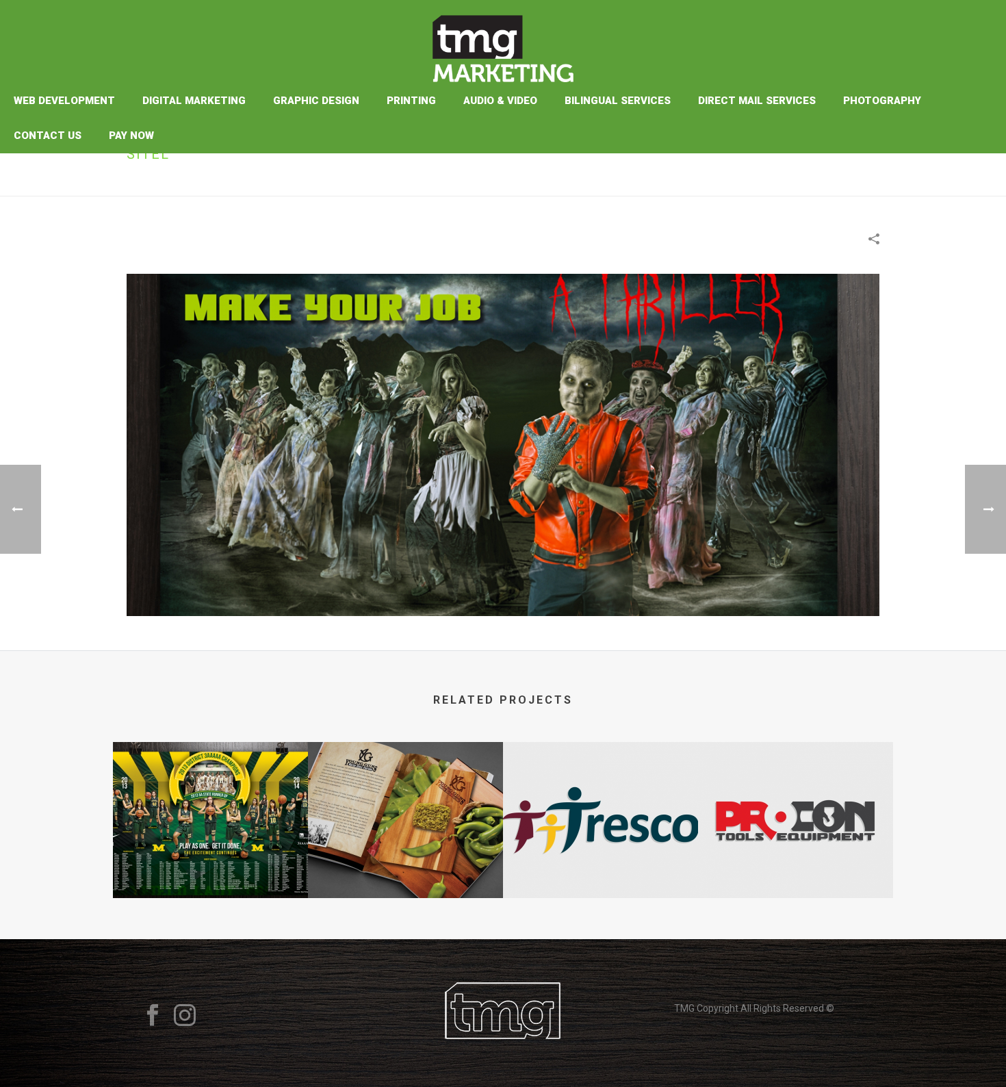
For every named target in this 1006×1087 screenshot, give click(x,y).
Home (768, 183)
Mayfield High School (210, 861)
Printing (411, 100)
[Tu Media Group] (502, 42)
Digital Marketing (194, 100)
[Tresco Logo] (600, 797)
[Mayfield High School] (210, 797)
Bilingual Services (618, 100)
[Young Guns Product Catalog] (405, 797)
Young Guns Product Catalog (405, 861)
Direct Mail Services (757, 100)
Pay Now (131, 135)
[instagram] (185, 1015)
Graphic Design (316, 100)
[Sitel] (503, 444)
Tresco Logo (600, 861)
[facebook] (153, 1015)
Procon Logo (796, 861)
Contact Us (47, 135)
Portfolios (814, 183)
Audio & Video (500, 100)
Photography (882, 100)
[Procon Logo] (795, 797)
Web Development (64, 100)
